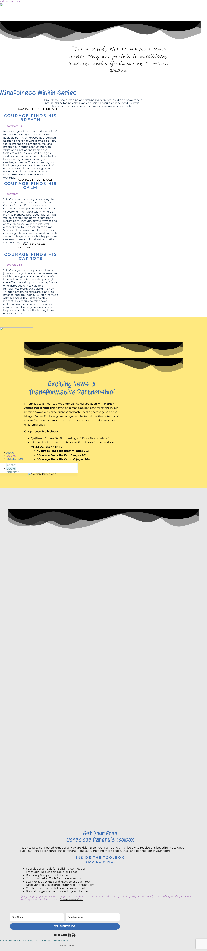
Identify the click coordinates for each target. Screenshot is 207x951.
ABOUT (11, 452)
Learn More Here (71, 899)
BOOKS (11, 455)
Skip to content (10, 1)
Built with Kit (65, 935)
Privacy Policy (66, 945)
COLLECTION (14, 458)
